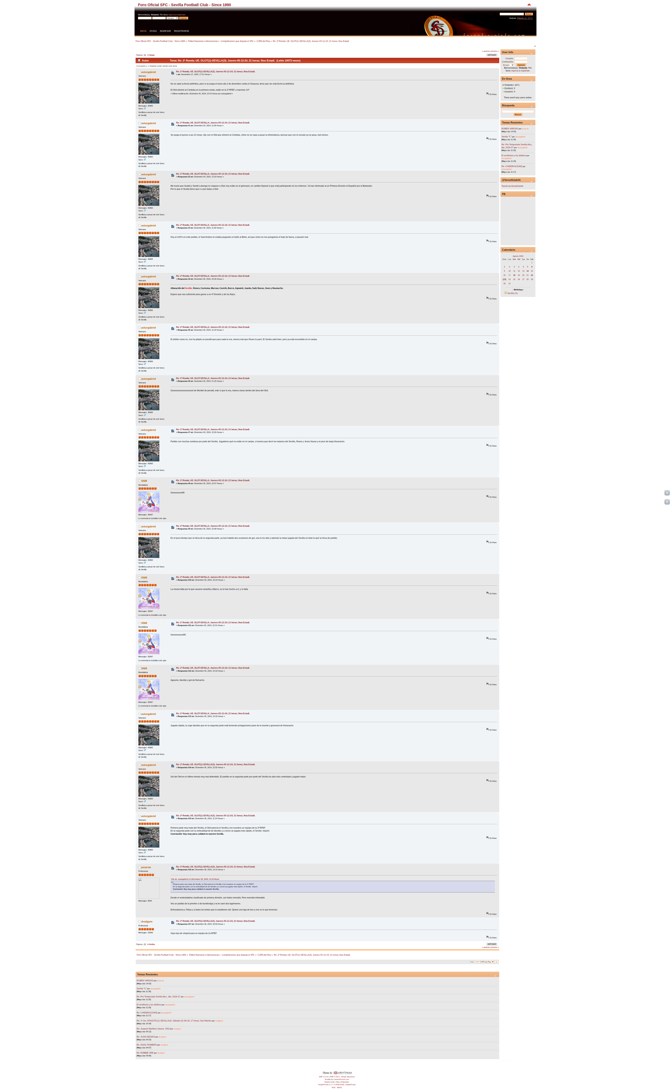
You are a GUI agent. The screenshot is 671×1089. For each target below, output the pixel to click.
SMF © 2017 (335, 1077)
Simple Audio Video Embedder (336, 1082)
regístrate (181, 15)
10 (509, 271)
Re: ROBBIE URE (145, 1053)
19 (519, 275)
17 (509, 275)
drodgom (146, 921)
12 (519, 271)
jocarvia (146, 867)
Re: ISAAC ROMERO (147, 1045)
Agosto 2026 (518, 256)
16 (504, 275)
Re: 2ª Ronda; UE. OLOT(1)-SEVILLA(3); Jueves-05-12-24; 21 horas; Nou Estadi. (215, 71)
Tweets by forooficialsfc (512, 186)
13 (523, 271)
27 (523, 279)
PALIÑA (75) (512, 293)
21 (527, 275)
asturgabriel (148, 72)
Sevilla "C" (142, 988)
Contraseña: (508, 62)
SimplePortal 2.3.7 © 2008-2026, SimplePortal (336, 1085)
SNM (144, 480)
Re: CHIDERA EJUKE (147, 1012)
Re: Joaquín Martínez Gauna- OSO (153, 1029)
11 (514, 271)
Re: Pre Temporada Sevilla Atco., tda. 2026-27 (158, 996)
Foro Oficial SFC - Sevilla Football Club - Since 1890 (184, 5)
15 (532, 271)
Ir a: (472, 962)
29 (532, 279)
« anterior (486, 51)
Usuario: (510, 58)
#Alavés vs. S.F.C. (525, 18)
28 (527, 279)
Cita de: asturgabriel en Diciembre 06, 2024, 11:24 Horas (195, 879)
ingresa (172, 15)
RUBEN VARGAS (145, 980)
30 (504, 283)
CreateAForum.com (341, 1079)
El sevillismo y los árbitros (149, 1004)
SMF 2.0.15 (323, 1077)
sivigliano (219, 1021)
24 (509, 279)
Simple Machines (348, 1077)
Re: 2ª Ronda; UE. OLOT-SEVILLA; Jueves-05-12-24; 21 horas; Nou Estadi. (213, 123)
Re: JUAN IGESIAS (146, 1037)
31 (509, 283)
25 (514, 279)
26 (519, 279)
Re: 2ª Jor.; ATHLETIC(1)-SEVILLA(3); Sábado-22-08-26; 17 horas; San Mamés (174, 1021)
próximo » (494, 51)
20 (523, 275)
